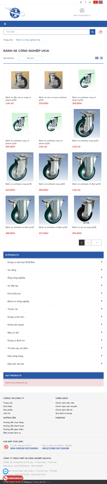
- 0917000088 (36, 466)
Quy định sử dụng (64, 413)
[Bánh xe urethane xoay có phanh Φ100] (86, 80)
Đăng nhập (78, 15)
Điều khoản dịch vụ (12, 433)
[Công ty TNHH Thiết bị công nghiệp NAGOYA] (36, 13)
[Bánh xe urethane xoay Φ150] (86, 123)
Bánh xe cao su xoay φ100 (84, 227)
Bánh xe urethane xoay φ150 (85, 141)
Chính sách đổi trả (64, 410)
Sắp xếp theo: (8, 58)
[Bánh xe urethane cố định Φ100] (53, 210)
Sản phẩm (8, 410)
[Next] (97, 242)
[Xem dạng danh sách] (101, 58)
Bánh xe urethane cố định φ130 (20, 227)
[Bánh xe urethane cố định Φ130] (20, 210)
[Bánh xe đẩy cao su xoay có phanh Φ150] (20, 80)
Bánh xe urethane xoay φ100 (52, 184)
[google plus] (90, 2)
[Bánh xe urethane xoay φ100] (53, 166)
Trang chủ (8, 403)
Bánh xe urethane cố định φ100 (53, 227)
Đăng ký (87, 15)
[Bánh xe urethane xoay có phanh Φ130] (20, 123)
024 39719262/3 (21, 466)
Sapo (48, 482)
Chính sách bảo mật (65, 403)
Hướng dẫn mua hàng (13, 422)
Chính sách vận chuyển (66, 406)
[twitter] (81, 2)
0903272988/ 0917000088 (55, 448)
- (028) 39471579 (38, 474)
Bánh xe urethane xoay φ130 (19, 184)
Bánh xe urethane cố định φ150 (86, 184)
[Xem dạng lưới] (96, 58)
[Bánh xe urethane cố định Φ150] (86, 166)
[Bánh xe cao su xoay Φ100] (86, 210)
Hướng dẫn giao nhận (13, 429)
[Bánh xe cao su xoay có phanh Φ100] (53, 80)
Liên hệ (6, 413)
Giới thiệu (7, 406)
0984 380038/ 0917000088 (24, 448)
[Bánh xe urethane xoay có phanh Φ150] (53, 123)
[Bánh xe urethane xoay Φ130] (20, 166)
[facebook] (85, 2)
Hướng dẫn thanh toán (13, 426)
